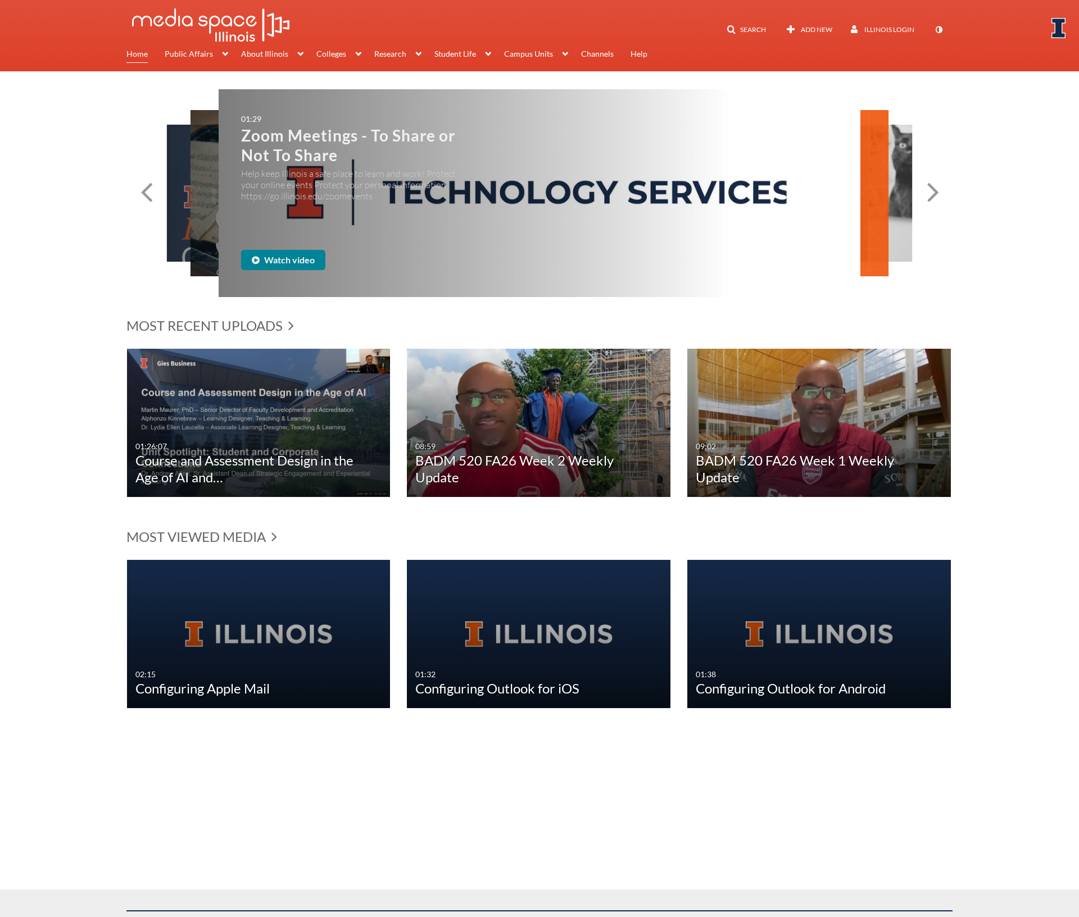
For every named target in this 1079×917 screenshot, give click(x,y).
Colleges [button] (331, 53)
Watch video (296, 259)
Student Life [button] (455, 53)
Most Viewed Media (197, 536)
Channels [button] (597, 53)
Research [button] (390, 53)
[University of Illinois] (1059, 28)
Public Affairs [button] (189, 53)
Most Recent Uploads (205, 325)
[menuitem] (145, 55)
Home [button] (137, 53)
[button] (746, 30)
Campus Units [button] (528, 53)
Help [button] (639, 53)
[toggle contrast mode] (938, 30)
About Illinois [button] (264, 53)
